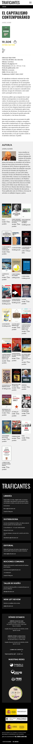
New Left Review (12, 599)
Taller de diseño (12, 583)
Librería (8, 496)
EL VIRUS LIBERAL (25, 276)
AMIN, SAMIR (6, 22)
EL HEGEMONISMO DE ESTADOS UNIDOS (26, 248)
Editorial (8, 546)
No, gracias (15, 741)
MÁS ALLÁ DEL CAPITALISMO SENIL (16, 385)
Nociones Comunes (14, 562)
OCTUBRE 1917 (15, 411)
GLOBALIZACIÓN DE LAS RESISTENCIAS (16, 299)
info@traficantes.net (16, 651)
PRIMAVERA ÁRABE (16, 436)
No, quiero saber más (21, 736)
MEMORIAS (24, 385)
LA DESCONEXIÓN (6, 324)
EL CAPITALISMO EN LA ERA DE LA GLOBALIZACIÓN (6, 248)
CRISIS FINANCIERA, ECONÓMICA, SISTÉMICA (26, 221)
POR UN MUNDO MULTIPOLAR (5, 436)
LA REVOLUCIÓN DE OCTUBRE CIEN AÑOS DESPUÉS (16, 355)
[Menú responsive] (30, 2)
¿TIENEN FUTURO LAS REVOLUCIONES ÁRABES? (6, 464)
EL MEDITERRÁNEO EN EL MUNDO (16, 274)
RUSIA (23, 436)
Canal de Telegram (8, 511)
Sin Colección (19, 59)
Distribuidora (11, 519)
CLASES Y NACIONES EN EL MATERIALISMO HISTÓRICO (16, 221)
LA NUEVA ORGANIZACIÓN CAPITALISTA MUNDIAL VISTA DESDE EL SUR (26, 327)
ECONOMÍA (11, 70)
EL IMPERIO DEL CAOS (5, 274)
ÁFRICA (3, 220)
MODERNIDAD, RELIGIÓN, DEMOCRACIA (6, 410)
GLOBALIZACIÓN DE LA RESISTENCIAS (6, 301)
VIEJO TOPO (12, 57)
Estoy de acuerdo (7, 741)
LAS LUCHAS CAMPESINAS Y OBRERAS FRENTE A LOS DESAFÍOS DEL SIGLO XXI (26, 357)
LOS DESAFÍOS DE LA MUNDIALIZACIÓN (6, 385)
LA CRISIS (24, 299)
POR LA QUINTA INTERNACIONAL (25, 410)
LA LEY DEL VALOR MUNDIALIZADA (15, 324)
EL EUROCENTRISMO (16, 247)
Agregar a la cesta (15, 41)
